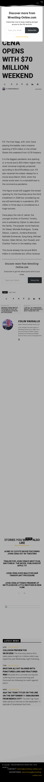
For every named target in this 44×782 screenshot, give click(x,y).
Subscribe (32, 30)
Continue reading (22, 37)
